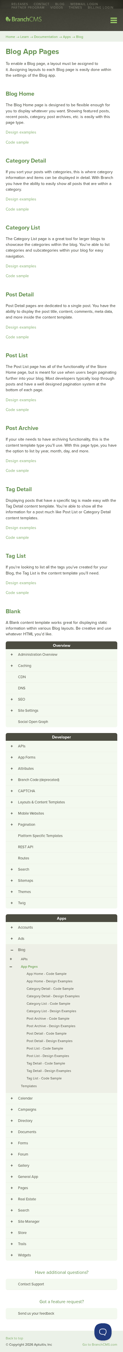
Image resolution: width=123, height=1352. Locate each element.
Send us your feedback (36, 1313)
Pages (23, 1188)
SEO (21, 699)
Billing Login (101, 7)
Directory (25, 1120)
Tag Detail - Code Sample (46, 1063)
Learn (24, 37)
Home (10, 37)
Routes (23, 858)
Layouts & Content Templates (41, 802)
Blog (60, 4)
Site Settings (28, 710)
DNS (21, 688)
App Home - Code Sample (47, 974)
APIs (21, 746)
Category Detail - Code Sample (50, 989)
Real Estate (27, 1199)
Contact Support (31, 1284)
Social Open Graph (33, 722)
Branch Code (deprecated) (38, 780)
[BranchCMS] (23, 20)
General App (28, 1176)
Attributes (26, 768)
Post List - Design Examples (48, 1056)
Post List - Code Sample (45, 1048)
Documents (27, 1132)
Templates (29, 1086)
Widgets (24, 1255)
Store (22, 1233)
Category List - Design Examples (51, 1011)
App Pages (29, 967)
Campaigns (27, 1109)
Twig (21, 903)
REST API (25, 847)
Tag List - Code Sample (44, 1078)
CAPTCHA (26, 791)
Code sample (17, 142)
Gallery (23, 1165)
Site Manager (28, 1221)
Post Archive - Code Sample (48, 1019)
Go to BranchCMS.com (99, 1344)
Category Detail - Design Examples (53, 996)
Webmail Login (84, 4)
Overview (61, 645)
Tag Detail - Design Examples (49, 1071)
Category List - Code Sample (48, 1004)
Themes (75, 7)
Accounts (25, 927)
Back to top (14, 1338)
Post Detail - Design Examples (50, 1041)
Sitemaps (25, 880)
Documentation (46, 37)
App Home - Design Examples (50, 981)
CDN (22, 677)
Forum (23, 1154)
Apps (67, 37)
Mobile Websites (31, 813)
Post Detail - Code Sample (47, 1033)
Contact (41, 4)
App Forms (26, 757)
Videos (56, 7)
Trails (22, 1244)
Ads (21, 938)
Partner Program (28, 7)
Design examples (21, 132)
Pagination (26, 824)
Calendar (25, 1098)
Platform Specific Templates (40, 836)
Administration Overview (37, 654)
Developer (61, 737)
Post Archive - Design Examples (51, 1026)
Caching (24, 666)
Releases (19, 4)
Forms (23, 1143)
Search (23, 869)
